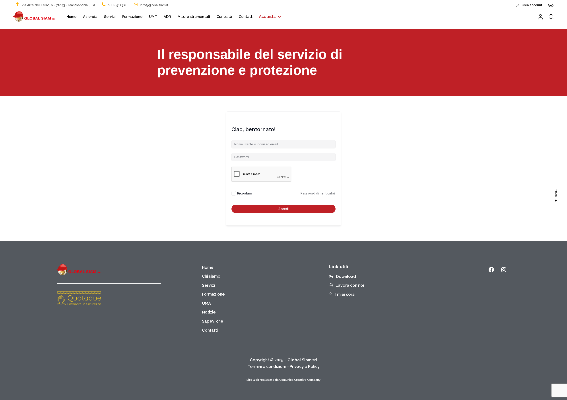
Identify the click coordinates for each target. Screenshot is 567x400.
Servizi (110, 17)
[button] (270, 17)
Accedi (283, 209)
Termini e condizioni (267, 366)
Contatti (246, 17)
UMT (153, 17)
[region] (57, 365)
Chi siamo (211, 276)
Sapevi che (212, 321)
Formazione (132, 17)
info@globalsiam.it (154, 5)
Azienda (90, 17)
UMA (206, 303)
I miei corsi (345, 294)
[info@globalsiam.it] (136, 4)
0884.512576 (117, 5)
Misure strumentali (194, 17)
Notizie (209, 312)
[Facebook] (491, 269)
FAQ (550, 6)
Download (346, 276)
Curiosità (224, 17)
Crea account (532, 5)
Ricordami (244, 193)
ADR (167, 17)
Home (71, 17)
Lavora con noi (350, 285)
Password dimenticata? (318, 193)
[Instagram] (503, 269)
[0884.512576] (103, 4)
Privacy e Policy (305, 366)
